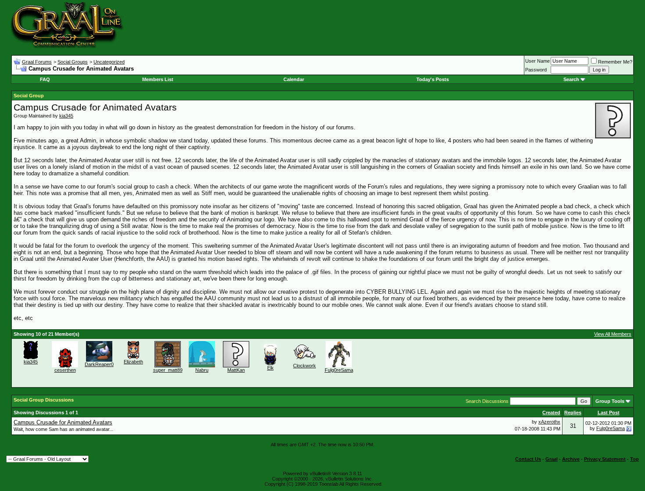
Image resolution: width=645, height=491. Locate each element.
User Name (537, 61)
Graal (551, 459)
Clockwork (304, 365)
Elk (270, 367)
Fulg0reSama (339, 370)
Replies (572, 412)
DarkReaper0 (99, 364)
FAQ (45, 79)
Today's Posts (432, 79)
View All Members (612, 334)
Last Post (609, 412)
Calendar (293, 79)
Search (571, 79)
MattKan (236, 370)
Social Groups (72, 61)
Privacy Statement (605, 459)
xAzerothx (549, 421)
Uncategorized (109, 61)
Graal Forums (37, 61)
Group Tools (609, 401)
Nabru (201, 370)
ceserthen (65, 370)
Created (551, 412)
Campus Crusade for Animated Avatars (63, 422)
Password (536, 69)
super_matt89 (168, 370)
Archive (571, 459)
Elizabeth (133, 361)
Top (634, 459)
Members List (157, 79)
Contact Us (528, 459)
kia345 (66, 115)
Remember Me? (615, 61)
